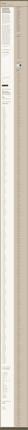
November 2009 (4, 269)
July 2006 (4, 306)
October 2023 (4, 139)
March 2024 (4, 134)
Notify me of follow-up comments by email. (6, 82)
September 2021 (4, 157)
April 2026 (4, 110)
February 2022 (4, 153)
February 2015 (4, 209)
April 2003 (4, 343)
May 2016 (4, 195)
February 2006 (4, 311)
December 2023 (4, 137)
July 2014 (4, 216)
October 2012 (4, 236)
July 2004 (4, 329)
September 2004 (4, 327)
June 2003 (4, 341)
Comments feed (4, 408)
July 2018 (4, 176)
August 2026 (19, 72)
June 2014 (4, 217)
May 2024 (4, 132)
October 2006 (4, 303)
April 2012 (18, 257)
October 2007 (4, 293)
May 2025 (4, 121)
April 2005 (18, 366)
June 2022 (4, 151)
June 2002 (4, 353)
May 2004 (4, 331)
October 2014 (4, 213)
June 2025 (4, 120)
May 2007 (18, 333)
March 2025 (19, 93)
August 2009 (4, 272)
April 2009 (4, 276)
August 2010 (19, 283)
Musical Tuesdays (5, 386)
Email (3, 70)
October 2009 (4, 270)
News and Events (4, 387)
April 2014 (18, 226)
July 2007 (4, 295)
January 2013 (4, 233)
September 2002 (4, 350)
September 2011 (4, 248)
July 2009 (4, 273)
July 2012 (18, 254)
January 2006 (4, 312)
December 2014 (4, 211)
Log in (3, 406)
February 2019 (4, 171)
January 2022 (4, 154)
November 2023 (4, 138)
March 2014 (19, 227)
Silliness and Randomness (5, 391)
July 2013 (4, 227)
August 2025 (4, 118)
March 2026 (4, 111)
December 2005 (4, 313)
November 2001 (4, 359)
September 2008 (4, 282)
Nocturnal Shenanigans (5, 388)
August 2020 (4, 166)
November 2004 (4, 325)
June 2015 (4, 205)
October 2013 (4, 224)
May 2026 (4, 109)
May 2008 (4, 286)
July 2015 (18, 208)
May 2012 (18, 256)
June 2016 (4, 194)
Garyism (18, 42)
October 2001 (4, 360)
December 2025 (4, 114)
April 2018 (4, 178)
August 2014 (4, 215)
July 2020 (4, 167)
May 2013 (4, 229)
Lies (3, 379)
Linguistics (4, 381)
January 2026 (4, 113)
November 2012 (4, 235)
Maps (3, 383)
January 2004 (19, 386)
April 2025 (4, 122)
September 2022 (4, 149)
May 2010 (4, 263)
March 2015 (4, 208)
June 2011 (4, 251)
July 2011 (4, 250)
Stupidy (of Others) (5, 392)
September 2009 (4, 271)
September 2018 (4, 174)
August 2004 (4, 328)
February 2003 (4, 345)
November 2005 (4, 314)
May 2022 (4, 152)
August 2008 (4, 283)
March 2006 (4, 310)
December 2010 (4, 257)
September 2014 (4, 214)
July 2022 (4, 150)
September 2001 (4, 361)
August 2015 (19, 207)
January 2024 (4, 136)
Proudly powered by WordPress (7, 428)
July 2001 (4, 363)
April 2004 (4, 332)
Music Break (19, 58)
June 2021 (4, 159)
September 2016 (4, 192)
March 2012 (19, 258)
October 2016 (4, 191)
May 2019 (4, 170)
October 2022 (4, 148)
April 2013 (4, 230)
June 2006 (4, 307)
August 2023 (4, 141)
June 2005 (18, 364)
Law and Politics (4, 378)
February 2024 (4, 135)
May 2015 (4, 206)
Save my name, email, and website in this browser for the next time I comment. (6, 78)
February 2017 (4, 188)
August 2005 (19, 362)
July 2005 (18, 363)
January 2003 (4, 346)
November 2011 (4, 246)
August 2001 (4, 362)
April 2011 (4, 253)
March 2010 (4, 265)
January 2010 (4, 267)
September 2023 (4, 140)
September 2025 (4, 117)
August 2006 (4, 305)
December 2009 (4, 268)
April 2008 (4, 287)
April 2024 (4, 133)
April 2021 (4, 160)
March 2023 (19, 123)
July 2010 (18, 284)
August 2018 (4, 175)
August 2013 (4, 226)
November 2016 (4, 190)
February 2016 (4, 198)
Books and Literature (5, 372)
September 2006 (4, 304)
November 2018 (4, 173)
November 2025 (4, 115)
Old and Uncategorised (5, 46)
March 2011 (4, 254)
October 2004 (4, 326)
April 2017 (4, 186)
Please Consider (4, 390)
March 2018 (4, 179)
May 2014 (4, 218)
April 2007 (18, 334)
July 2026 (18, 73)
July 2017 (18, 181)
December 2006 (4, 301)
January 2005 (4, 323)
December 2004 (4, 324)
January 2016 (4, 199)
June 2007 (4, 296)
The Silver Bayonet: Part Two (18, 50)
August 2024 (4, 129)
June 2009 (4, 274)
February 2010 (4, 266)
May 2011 (4, 252)
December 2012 (4, 234)
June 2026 (18, 74)
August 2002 (4, 351)
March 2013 (4, 231)
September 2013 (4, 225)
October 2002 (4, 349)
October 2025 (4, 116)
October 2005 (4, 315)
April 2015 (4, 207)
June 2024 (4, 131)
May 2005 (18, 365)
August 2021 (4, 158)
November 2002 (4, 348)
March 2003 (4, 344)
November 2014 (4, 212)
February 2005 (4, 322)
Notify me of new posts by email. (5, 84)
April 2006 (4, 309)
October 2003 (19, 391)
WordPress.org (4, 409)
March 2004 (4, 333)
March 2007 (19, 335)
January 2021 (19, 150)
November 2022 (4, 147)
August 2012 (4, 238)
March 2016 (4, 197)
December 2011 (4, 245)
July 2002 (4, 352)
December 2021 (4, 155)
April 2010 (4, 264)
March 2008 (4, 288)
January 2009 (19, 307)
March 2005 (4, 321)
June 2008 (4, 285)
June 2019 (4, 169)
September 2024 (4, 128)
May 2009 (4, 275)
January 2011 (4, 256)
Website (3, 73)
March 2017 (4, 187)
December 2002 (4, 347)
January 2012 (4, 244)
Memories (4, 384)
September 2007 (4, 294)
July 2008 (4, 284)
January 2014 (19, 230)
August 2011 (4, 249)
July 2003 (4, 340)
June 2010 (18, 285)
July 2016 (4, 193)
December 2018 (4, 172)
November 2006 (4, 302)
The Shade (18, 57)
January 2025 (19, 96)
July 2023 (18, 121)
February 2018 (4, 180)
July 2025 (4, 119)
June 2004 (4, 330)
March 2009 (19, 304)
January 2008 (4, 290)
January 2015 (4, 210)
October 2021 (4, 156)
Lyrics (3, 382)
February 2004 (4, 334)
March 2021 (4, 161)
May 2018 (4, 177)
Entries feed (4, 407)
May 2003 (4, 342)
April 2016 (4, 196)
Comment (3, 56)
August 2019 (4, 168)
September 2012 (4, 237)
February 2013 (4, 232)
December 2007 (4, 291)
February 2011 (4, 255)
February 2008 (4, 289)
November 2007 (4, 292)
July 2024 (4, 130)
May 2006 (4, 308)
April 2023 (18, 122)
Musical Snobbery (5, 385)
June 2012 (18, 255)
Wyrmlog (3, 3)
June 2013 (4, 228)
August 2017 (19, 180)
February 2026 (4, 112)
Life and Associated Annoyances (6, 380)
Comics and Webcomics (5, 373)
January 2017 (4, 189)
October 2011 (4, 247)
